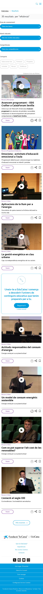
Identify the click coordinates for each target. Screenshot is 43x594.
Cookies (21, 579)
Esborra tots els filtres (31, 73)
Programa (30, 62)
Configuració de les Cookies (21, 583)
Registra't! (21, 305)
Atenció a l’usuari (21, 570)
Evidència (23, 66)
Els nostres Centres (21, 550)
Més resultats (20, 523)
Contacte (21, 553)
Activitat (4, 66)
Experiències (22, 547)
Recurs (13, 66)
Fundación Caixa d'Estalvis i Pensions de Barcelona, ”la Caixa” (20, 589)
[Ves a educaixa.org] (10, 4)
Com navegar (21, 574)
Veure (8, 120)
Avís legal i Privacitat (21, 566)
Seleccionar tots (7, 62)
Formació (19, 62)
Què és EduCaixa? (21, 544)
